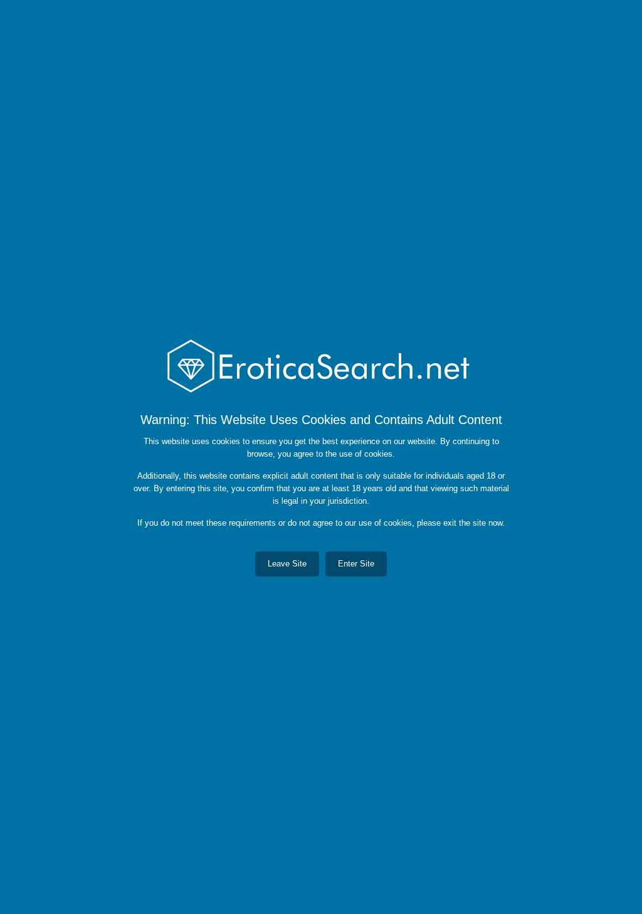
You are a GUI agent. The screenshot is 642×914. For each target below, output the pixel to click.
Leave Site (287, 563)
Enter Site (356, 563)
